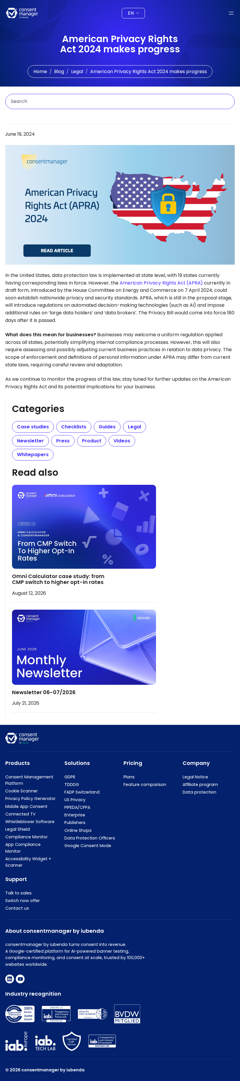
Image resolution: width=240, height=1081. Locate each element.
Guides (107, 426)
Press (63, 440)
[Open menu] (231, 13)
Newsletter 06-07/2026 (44, 692)
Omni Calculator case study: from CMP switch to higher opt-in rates (58, 579)
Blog (59, 71)
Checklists (73, 426)
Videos (122, 440)
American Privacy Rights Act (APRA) (161, 283)
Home (40, 71)
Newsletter (30, 440)
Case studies (33, 426)
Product (91, 440)
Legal (77, 71)
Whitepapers (33, 454)
